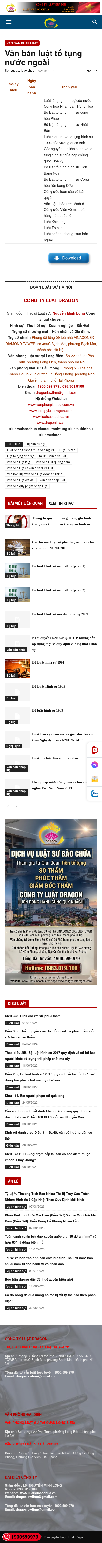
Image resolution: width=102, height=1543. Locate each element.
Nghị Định (13, 746)
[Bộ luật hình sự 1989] (17, 715)
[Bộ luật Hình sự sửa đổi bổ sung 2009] (17, 619)
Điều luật (12, 1023)
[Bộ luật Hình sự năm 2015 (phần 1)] (17, 570)
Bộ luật (11, 553)
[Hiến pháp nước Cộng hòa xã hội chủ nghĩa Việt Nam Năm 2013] (17, 787)
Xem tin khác (61, 503)
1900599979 (24, 1536)
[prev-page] (8, 806)
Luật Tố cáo (67, 450)
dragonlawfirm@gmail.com (57, 392)
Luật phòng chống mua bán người (30, 450)
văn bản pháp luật (52, 480)
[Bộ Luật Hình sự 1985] (17, 692)
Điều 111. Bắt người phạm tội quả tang (34, 1095)
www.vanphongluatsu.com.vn (51, 404)
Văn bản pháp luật (22, 43)
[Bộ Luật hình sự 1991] (17, 668)
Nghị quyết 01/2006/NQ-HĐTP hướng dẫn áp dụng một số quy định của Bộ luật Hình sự (64, 644)
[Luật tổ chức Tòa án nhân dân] (17, 763)
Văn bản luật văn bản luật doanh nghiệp (35, 474)
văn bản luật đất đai (20, 480)
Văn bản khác (16, 649)
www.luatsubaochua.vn (51, 416)
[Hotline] (94, 750)
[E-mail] (94, 779)
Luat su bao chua (22, 70)
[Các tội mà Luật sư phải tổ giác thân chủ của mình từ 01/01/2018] (17, 547)
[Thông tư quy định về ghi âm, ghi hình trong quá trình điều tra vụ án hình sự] (17, 521)
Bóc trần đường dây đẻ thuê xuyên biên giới (39, 1279)
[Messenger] (94, 765)
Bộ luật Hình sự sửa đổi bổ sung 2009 (60, 614)
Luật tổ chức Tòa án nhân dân (55, 758)
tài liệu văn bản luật (52, 456)
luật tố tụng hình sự (20, 456)
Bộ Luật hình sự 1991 (48, 662)
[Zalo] (94, 794)
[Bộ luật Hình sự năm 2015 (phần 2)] (17, 594)
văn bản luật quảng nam (53, 462)
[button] (8, 22)
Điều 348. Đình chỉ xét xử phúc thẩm (33, 1015)
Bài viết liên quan (25, 503)
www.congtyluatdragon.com (51, 410)
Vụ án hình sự (16, 1206)
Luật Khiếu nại (35, 444)
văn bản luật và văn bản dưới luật (30, 468)
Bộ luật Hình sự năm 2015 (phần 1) (58, 566)
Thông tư (12, 525)
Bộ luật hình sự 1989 (47, 710)
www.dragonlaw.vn (51, 422)
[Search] (95, 22)
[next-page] (16, 806)
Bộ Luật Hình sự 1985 (48, 686)
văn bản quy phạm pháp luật (27, 486)
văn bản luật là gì (19, 462)
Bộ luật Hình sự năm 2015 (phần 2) (58, 590)
